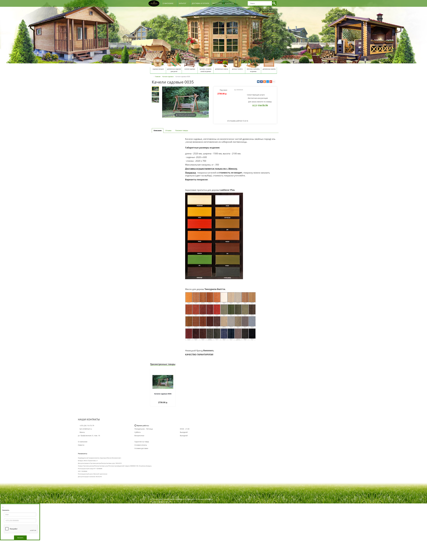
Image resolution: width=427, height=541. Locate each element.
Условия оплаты (140, 445)
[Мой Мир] (267, 81)
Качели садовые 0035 (162, 394)
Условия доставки (141, 448)
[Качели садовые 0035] (155, 89)
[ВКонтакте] (258, 81)
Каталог (182, 3)
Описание (158, 130)
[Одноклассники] (264, 81)
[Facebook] (261, 81)
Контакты (229, 3)
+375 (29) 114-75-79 (86, 425)
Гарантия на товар (141, 442)
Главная (157, 76)
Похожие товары (181, 130)
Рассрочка (217, 3)
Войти (265, 11)
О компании (82, 442)
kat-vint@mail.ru (86, 429)
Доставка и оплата (200, 3)
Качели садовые (167, 76)
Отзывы (168, 130)
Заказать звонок (268, 13)
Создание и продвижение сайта (160, 502)
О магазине (168, 3)
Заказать (20, 538)
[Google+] (270, 81)
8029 (260, 105)
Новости (81, 445)
